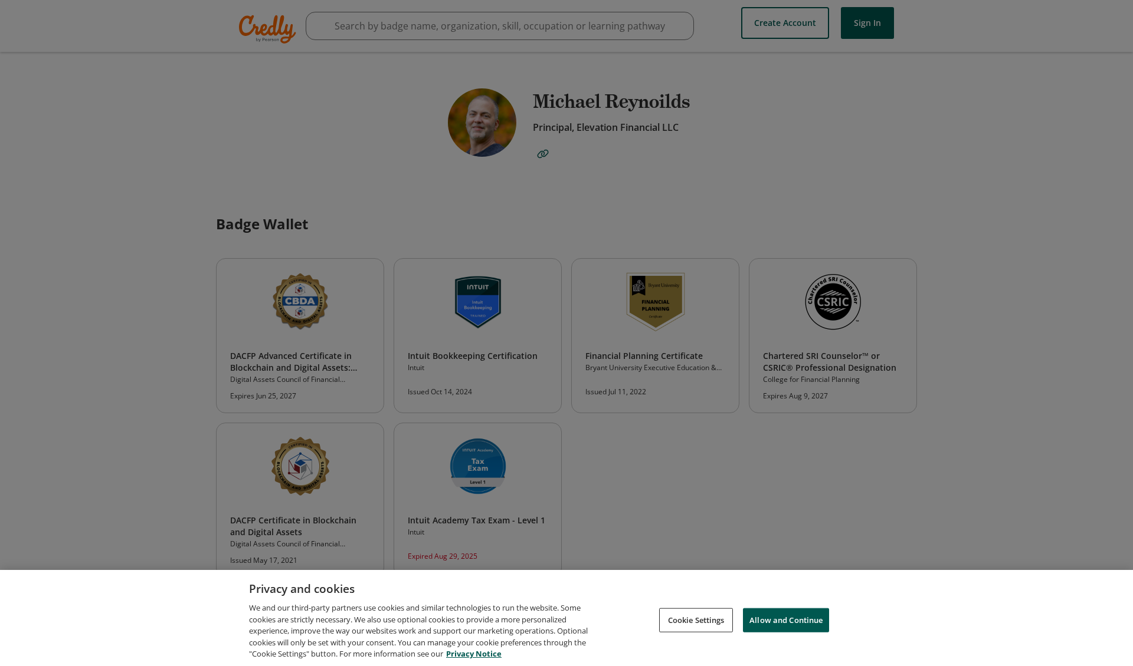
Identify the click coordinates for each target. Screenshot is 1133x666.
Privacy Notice (474, 653)
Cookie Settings (696, 619)
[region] (566, 618)
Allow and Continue (786, 619)
